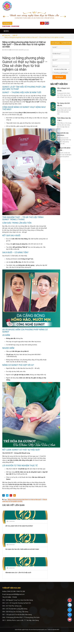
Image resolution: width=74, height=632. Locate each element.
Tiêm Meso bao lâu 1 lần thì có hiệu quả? (18, 572)
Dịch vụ (55, 66)
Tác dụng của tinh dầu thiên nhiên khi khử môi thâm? (22, 549)
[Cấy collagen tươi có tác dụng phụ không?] (25, 517)
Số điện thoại (56, 53)
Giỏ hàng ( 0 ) (7, 23)
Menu (7, 31)
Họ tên (54, 47)
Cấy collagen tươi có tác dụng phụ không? (19, 526)
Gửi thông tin (59, 77)
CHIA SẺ (14, 35)
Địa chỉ (54, 60)
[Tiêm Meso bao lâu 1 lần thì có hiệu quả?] (25, 563)
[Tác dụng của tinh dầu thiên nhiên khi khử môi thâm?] (25, 540)
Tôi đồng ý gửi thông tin (61, 73)
